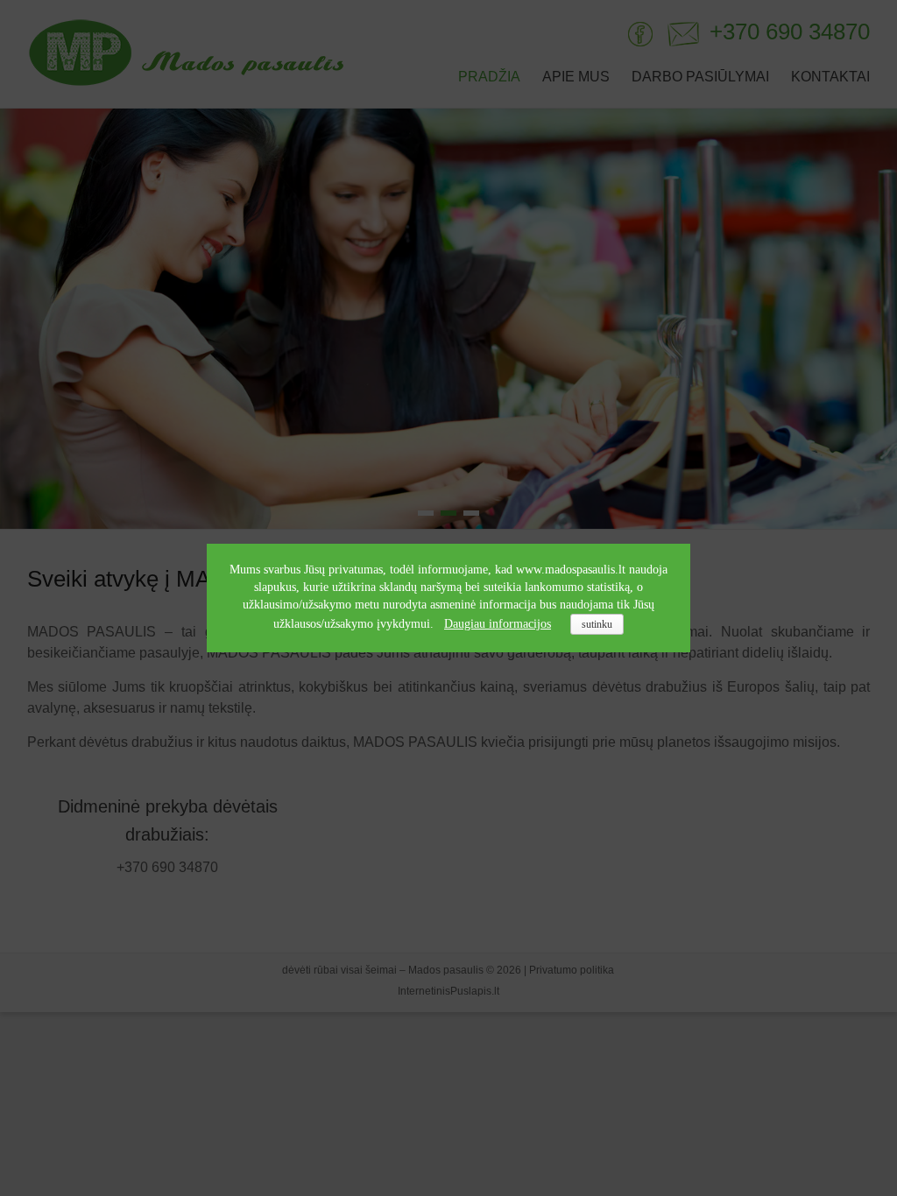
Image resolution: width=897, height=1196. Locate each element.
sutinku (597, 624)
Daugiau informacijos (497, 623)
